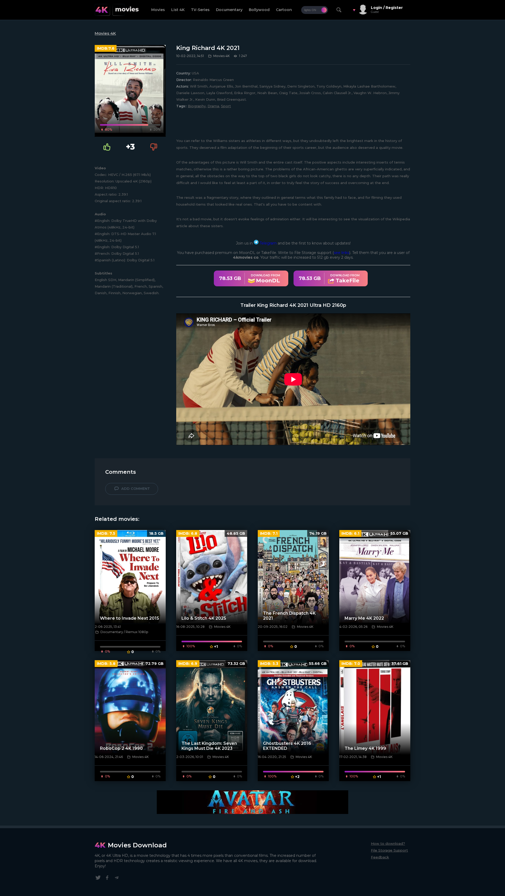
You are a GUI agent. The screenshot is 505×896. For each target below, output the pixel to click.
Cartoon (284, 9)
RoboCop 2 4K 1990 (121, 748)
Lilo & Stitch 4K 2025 (203, 618)
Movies (158, 9)
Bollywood (259, 9)
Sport (226, 106)
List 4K (178, 9)
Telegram (268, 243)
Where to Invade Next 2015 (129, 618)
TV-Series (200, 9)
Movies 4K (105, 33)
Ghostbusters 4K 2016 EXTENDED (287, 746)
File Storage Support (389, 850)
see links (341, 252)
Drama (213, 106)
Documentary (229, 9)
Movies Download (137, 845)
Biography (197, 106)
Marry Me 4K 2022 (364, 618)
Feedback (380, 857)
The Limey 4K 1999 (365, 748)
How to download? (388, 843)
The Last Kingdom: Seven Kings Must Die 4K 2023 (209, 746)
